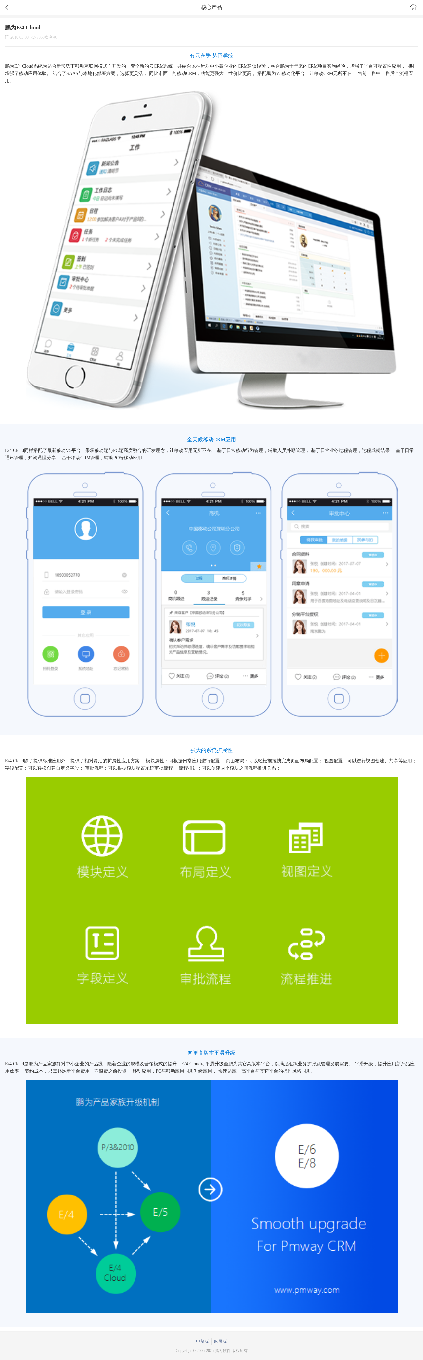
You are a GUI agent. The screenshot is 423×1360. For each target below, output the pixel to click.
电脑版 (202, 1341)
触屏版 (220, 1341)
